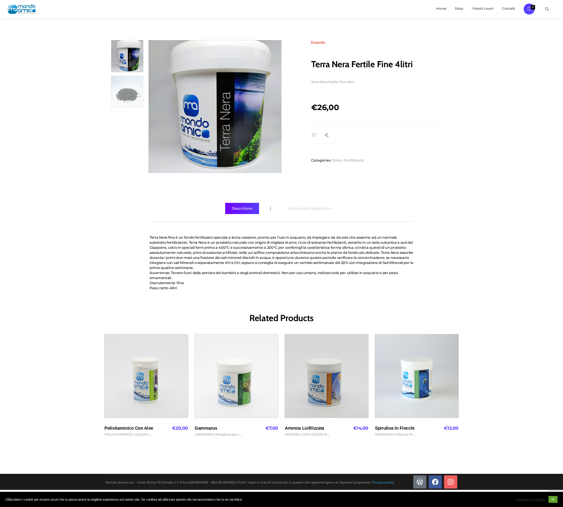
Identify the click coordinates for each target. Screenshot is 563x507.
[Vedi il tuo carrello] (529, 9)
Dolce (337, 160)
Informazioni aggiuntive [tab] (310, 208)
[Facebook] (435, 482)
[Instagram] (450, 482)
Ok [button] (553, 499)
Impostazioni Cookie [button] (530, 499)
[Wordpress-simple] (419, 482)
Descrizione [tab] (242, 208)
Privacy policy (383, 482)
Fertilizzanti (354, 160)
